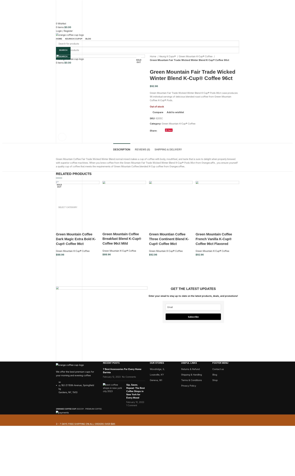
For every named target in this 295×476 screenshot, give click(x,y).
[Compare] (76, 228)
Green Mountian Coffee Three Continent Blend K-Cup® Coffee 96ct (169, 239)
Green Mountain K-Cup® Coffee (73, 251)
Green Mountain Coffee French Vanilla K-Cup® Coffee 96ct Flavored (214, 239)
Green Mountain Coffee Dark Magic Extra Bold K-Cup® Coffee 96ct (76, 239)
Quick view (68, 228)
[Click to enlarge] (62, 137)
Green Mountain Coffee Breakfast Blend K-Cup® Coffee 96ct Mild (121, 239)
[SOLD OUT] (77, 202)
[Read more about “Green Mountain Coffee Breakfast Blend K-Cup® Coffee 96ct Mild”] (106, 228)
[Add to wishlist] (84, 228)
